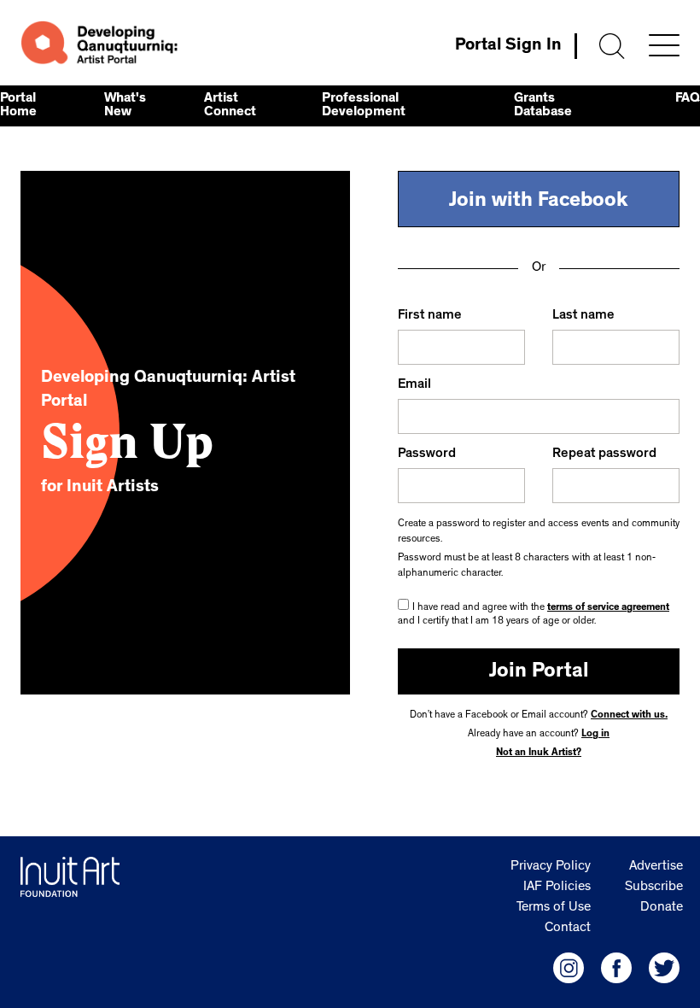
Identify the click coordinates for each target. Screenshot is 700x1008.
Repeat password (604, 454)
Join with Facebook (538, 202)
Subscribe (654, 887)
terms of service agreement (608, 608)
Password (427, 454)
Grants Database (543, 106)
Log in (595, 735)
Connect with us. (629, 716)
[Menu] (664, 45)
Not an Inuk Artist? (538, 753)
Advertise (656, 867)
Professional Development (363, 106)
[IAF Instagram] (568, 967)
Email (414, 385)
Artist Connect (230, 106)
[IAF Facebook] (616, 967)
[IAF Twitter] (664, 967)
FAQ (687, 99)
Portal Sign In (508, 46)
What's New (125, 106)
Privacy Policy (550, 867)
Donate (661, 908)
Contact (568, 928)
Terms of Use (553, 908)
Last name (583, 316)
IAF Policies (557, 887)
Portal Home (18, 106)
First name (430, 316)
